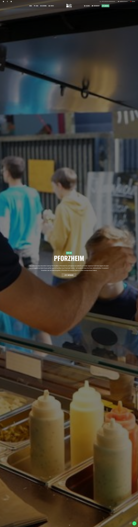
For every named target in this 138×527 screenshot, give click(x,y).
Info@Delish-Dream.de (124, 1)
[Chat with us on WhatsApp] (134, 523)
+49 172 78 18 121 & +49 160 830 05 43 (108, 1)
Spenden (133, 1)
